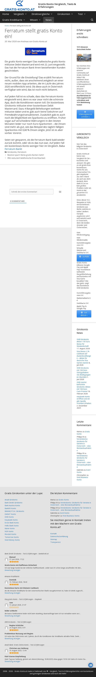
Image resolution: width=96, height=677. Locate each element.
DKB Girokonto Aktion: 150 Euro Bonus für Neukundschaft (83, 342)
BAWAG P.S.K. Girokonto (14, 511)
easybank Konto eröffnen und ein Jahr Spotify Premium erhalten (84, 400)
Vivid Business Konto (82, 478)
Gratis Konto (64, 499)
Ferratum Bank (13, 149)
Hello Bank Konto (12, 525)
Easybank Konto (11, 520)
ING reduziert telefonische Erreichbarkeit (26, 158)
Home (5, 14)
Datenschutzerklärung (59, 536)
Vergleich (19, 14)
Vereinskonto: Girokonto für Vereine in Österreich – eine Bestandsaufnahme (84, 445)
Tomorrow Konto (12, 537)
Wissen (34, 19)
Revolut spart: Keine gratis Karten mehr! (25, 155)
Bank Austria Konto (12, 505)
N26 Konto (9, 531)
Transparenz (55, 542)
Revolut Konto (10, 534)
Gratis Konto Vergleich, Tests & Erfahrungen (57, 5)
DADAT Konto (10, 514)
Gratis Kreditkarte (12, 19)
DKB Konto (9, 517)
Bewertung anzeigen (12, 570)
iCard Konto (64, 513)
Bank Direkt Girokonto (13, 502)
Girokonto (12, 152)
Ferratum (22, 152)
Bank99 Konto (10, 508)
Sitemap (53, 539)
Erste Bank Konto (12, 522)
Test (80, 14)
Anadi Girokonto (11, 499)
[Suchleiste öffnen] (92, 20)
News (49, 19)
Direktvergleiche (41, 14)
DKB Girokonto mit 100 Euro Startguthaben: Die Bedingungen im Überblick (83, 372)
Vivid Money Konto (12, 540)
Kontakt (53, 533)
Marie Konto (10, 528)
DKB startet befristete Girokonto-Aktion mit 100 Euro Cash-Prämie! (83, 386)
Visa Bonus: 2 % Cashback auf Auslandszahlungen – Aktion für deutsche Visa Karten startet (84, 357)
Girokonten (63, 14)
